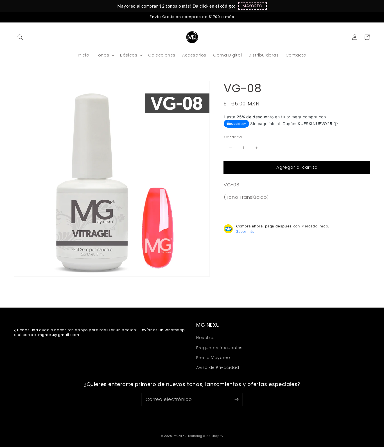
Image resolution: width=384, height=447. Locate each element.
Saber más (245, 231)
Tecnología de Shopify (205, 436)
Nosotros (206, 337)
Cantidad (233, 137)
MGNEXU (180, 436)
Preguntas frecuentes (219, 348)
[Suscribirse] (236, 399)
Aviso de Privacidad (217, 367)
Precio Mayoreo (213, 357)
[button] (252, 6)
